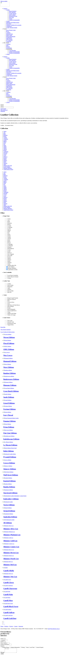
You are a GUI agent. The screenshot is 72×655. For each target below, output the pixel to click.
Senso (4, 145)
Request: (2, 646)
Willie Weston (9, 39)
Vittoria (5, 149)
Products (5, 8)
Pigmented (10, 286)
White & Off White (12, 313)
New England (11, 254)
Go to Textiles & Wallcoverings (8, 332)
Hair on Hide (10, 290)
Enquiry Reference (5, 644)
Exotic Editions (6, 167)
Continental (10, 245)
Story (7, 45)
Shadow (5, 160)
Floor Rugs (8, 23)
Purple (9, 307)
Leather (8, 9)
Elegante (5, 153)
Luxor (4, 155)
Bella (4, 134)
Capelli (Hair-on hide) (8, 169)
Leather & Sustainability (14, 20)
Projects (8, 46)
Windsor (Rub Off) (7, 165)
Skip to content (4, 1)
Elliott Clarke (9, 35)
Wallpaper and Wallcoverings (12, 22)
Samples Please (5, 647)
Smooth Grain (11, 322)
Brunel (4, 150)
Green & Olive (11, 302)
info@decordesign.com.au (54, 628)
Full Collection (12, 12)
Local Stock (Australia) (13, 275)
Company (8, 44)
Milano (5, 141)
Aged (9, 288)
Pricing (23, 647)
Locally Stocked (12, 13)
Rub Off (9, 292)
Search (2, 104)
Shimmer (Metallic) (7, 168)
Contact (8, 54)
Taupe (9, 312)
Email (2, 641)
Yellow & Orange (11, 315)
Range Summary (12, 11)
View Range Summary (6, 329)
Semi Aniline (10, 285)
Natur (4, 142)
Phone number (4, 643)
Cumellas (8, 32)
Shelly (4, 161)
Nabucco (5, 156)
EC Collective (9, 40)
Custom (9, 278)
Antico (4, 131)
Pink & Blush (11, 306)
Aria (4, 132)
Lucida (4, 140)
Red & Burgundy (11, 309)
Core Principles (12, 50)
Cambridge (5, 151)
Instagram (21, 626)
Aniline (9, 283)
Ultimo (4, 146)
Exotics (10, 18)
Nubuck (9, 289)
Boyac (7, 31)
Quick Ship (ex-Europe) (13, 276)
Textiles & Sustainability (14, 53)
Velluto (5, 147)
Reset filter (3, 327)
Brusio (4, 136)
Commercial (9, 26)
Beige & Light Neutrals (13, 298)
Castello (5, 137)
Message (3, 652)
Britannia (5, 135)
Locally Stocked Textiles (11, 27)
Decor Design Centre (11, 30)
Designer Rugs (9, 34)
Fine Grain (11, 17)
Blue (9, 300)
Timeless (5, 163)
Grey (9, 303)
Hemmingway (11, 248)
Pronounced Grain (13, 16)
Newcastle (10, 255)
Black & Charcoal (12, 299)
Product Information (15, 647)
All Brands (8, 41)
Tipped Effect (11, 324)
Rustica (5, 158)
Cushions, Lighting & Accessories (13, 25)
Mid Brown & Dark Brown (14, 305)
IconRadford (9, 37)
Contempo (5, 139)
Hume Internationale (10, 36)
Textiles (8, 21)
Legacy (5, 154)
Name (2, 638)
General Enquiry (39, 647)
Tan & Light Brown (12, 310)
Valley (4, 164)
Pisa (4, 144)
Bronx (9, 241)
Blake (9, 240)
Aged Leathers (12, 15)
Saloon (4, 159)
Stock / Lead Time (30, 647)
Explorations (9, 48)
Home (2, 626)
